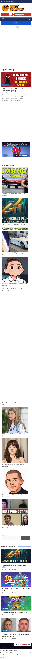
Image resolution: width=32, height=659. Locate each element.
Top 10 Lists (5, 85)
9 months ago (7, 638)
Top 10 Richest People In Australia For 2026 (13, 224)
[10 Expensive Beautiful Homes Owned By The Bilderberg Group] (16, 79)
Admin (14, 569)
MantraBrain (27, 647)
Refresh (2, 658)
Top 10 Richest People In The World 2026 (15, 612)
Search (4, 535)
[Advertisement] (16, 49)
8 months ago (7, 569)
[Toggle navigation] (3, 19)
